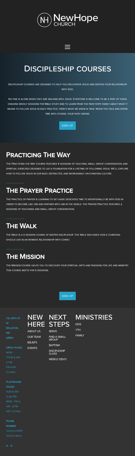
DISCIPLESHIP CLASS (57, 352)
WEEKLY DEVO (57, 359)
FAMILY (79, 335)
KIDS (78, 324)
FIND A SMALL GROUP (57, 338)
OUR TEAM (34, 337)
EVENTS (32, 348)
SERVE (53, 331)
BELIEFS (32, 342)
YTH (78, 330)
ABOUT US (33, 331)
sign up (67, 125)
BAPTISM (54, 345)
